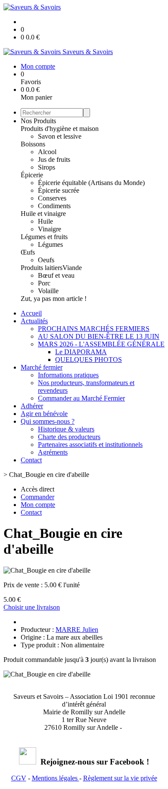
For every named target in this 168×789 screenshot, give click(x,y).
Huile (45, 221)
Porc (44, 283)
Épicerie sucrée (58, 190)
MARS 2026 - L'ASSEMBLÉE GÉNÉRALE (101, 344)
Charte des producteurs (69, 436)
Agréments (53, 452)
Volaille (48, 290)
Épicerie (32, 175)
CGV (18, 778)
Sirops (46, 167)
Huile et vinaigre (43, 213)
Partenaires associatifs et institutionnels (90, 444)
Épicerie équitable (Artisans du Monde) (91, 182)
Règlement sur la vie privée (120, 778)
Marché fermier (41, 367)
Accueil (31, 313)
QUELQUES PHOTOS (88, 359)
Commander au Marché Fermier (81, 398)
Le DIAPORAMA (81, 351)
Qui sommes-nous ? (48, 421)
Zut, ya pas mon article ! (54, 298)
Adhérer (32, 406)
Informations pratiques (68, 375)
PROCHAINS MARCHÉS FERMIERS (93, 328)
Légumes (50, 244)
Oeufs (46, 260)
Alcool (47, 151)
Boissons (33, 144)
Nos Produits (38, 120)
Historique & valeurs (66, 429)
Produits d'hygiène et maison (60, 128)
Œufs (28, 252)
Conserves (52, 198)
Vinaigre (49, 229)
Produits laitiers (41, 267)
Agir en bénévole (44, 413)
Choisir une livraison (31, 607)
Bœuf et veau (56, 275)
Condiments (54, 205)
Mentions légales (55, 778)
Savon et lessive (59, 136)
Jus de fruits (54, 159)
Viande (72, 267)
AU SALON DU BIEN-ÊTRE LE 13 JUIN (98, 336)
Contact (31, 460)
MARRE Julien (77, 629)
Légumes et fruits (44, 236)
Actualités (34, 321)
